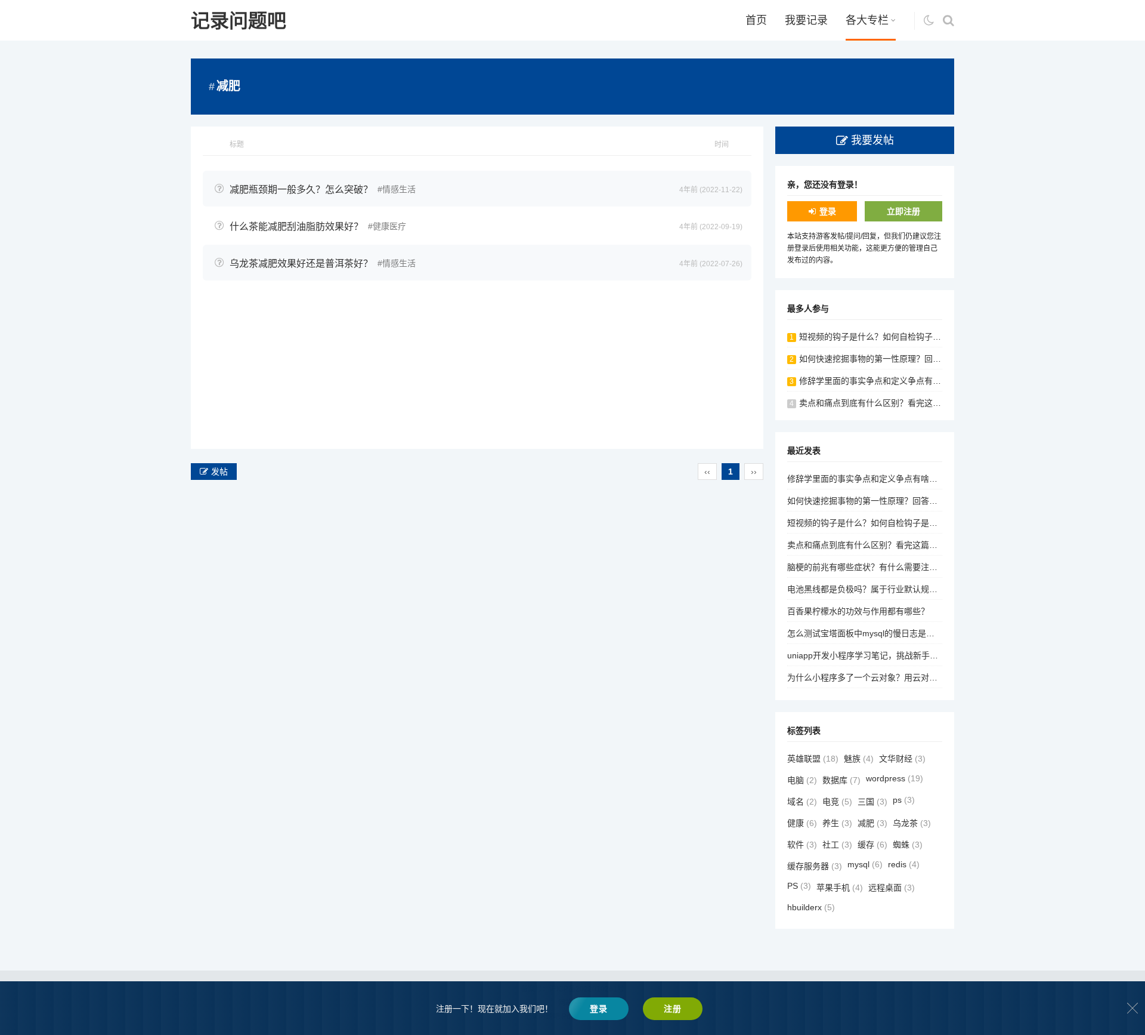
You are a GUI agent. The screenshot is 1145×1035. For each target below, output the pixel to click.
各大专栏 (867, 20)
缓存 (872, 844)
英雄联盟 (812, 758)
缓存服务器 (814, 866)
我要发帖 (872, 140)
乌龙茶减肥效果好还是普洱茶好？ (301, 263)
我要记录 (806, 20)
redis (904, 864)
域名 (802, 801)
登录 (827, 211)
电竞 (837, 801)
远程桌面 (891, 887)
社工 (837, 844)
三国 (872, 801)
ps (904, 800)
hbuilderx (811, 907)
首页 (756, 20)
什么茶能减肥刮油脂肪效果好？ (296, 226)
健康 (802, 823)
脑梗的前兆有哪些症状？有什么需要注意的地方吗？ (883, 567)
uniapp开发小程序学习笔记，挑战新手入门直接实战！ (887, 655)
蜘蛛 (908, 844)
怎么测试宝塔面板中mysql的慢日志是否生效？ (873, 633)
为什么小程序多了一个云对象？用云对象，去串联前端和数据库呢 (908, 677)
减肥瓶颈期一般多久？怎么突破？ (301, 189)
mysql (865, 864)
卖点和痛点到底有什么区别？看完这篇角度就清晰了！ (899, 403)
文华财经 (902, 758)
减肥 (872, 823)
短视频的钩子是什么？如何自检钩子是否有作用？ (891, 336)
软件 (802, 844)
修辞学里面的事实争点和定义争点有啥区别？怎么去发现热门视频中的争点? (939, 381)
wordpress (894, 778)
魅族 (859, 758)
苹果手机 (839, 887)
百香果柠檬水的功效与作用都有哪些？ (858, 611)
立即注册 (903, 211)
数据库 (841, 780)
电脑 (802, 780)
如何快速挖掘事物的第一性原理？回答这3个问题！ (893, 359)
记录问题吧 (238, 21)
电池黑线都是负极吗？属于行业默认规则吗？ (870, 589)
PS (799, 886)
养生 (837, 823)
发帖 (219, 471)
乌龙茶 (912, 823)
